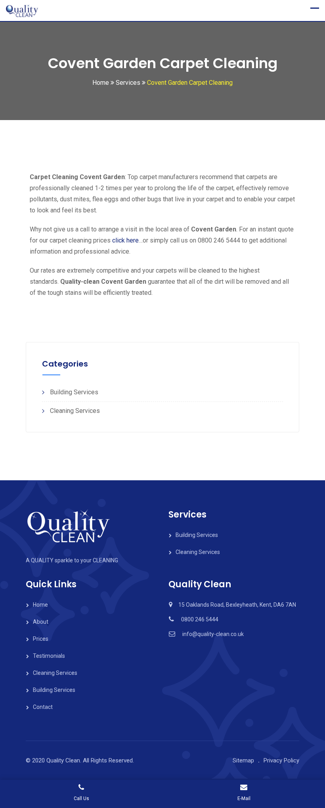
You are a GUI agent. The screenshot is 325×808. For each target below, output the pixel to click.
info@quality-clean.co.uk (213, 634)
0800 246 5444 (199, 619)
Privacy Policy (281, 760)
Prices (40, 639)
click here (125, 240)
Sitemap (243, 760)
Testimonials (49, 656)
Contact (43, 707)
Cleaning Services (75, 411)
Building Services (74, 392)
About (40, 622)
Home (40, 605)
